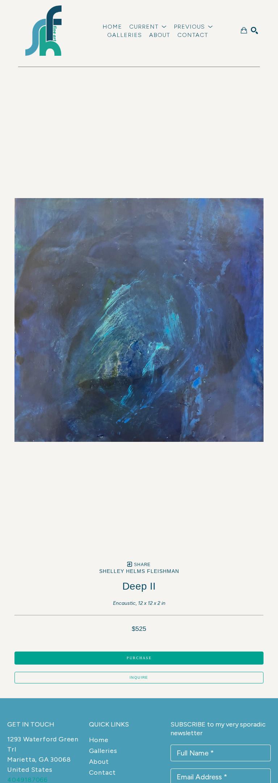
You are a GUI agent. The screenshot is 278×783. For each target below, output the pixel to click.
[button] (148, 26)
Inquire (139, 677)
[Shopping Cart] (244, 30)
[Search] (254, 30)
